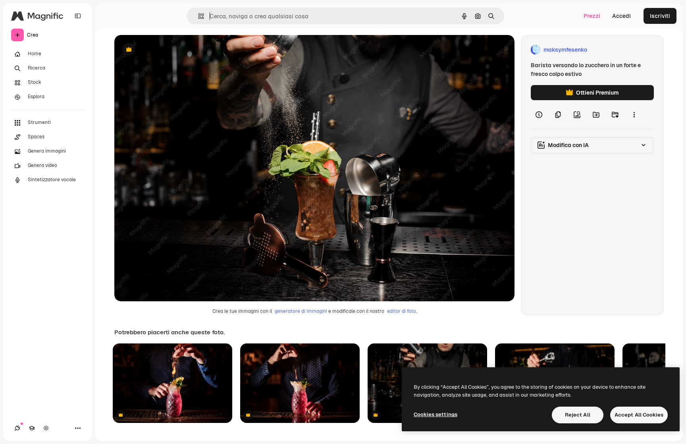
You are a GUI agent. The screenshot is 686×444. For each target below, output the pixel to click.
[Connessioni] (17, 428)
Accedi (621, 15)
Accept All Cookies (639, 414)
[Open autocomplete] (198, 16)
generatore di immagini (301, 311)
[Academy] (31, 428)
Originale (166, 50)
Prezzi (592, 15)
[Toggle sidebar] (77, 16)
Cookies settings (435, 414)
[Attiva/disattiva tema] (46, 428)
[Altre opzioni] (634, 114)
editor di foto (401, 311)
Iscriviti (660, 15)
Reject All (577, 414)
